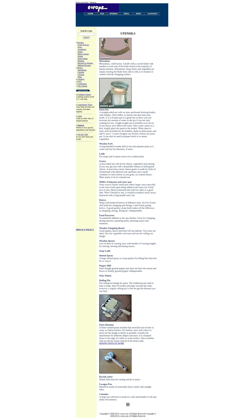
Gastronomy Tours (84, 105)
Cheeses (81, 75)
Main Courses (83, 54)
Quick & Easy (83, 45)
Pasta (80, 47)
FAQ (79, 81)
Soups (80, 52)
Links (79, 116)
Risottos (81, 61)
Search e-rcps (86, 31)
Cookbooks (82, 84)
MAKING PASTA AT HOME (111, 343)
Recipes (80, 42)
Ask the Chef (82, 134)
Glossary (81, 79)
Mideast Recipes (84, 65)
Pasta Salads (83, 59)
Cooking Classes (84, 94)
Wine (80, 77)
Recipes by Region (85, 63)
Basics (80, 68)
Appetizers (82, 49)
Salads (80, 56)
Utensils (81, 72)
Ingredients (82, 70)
